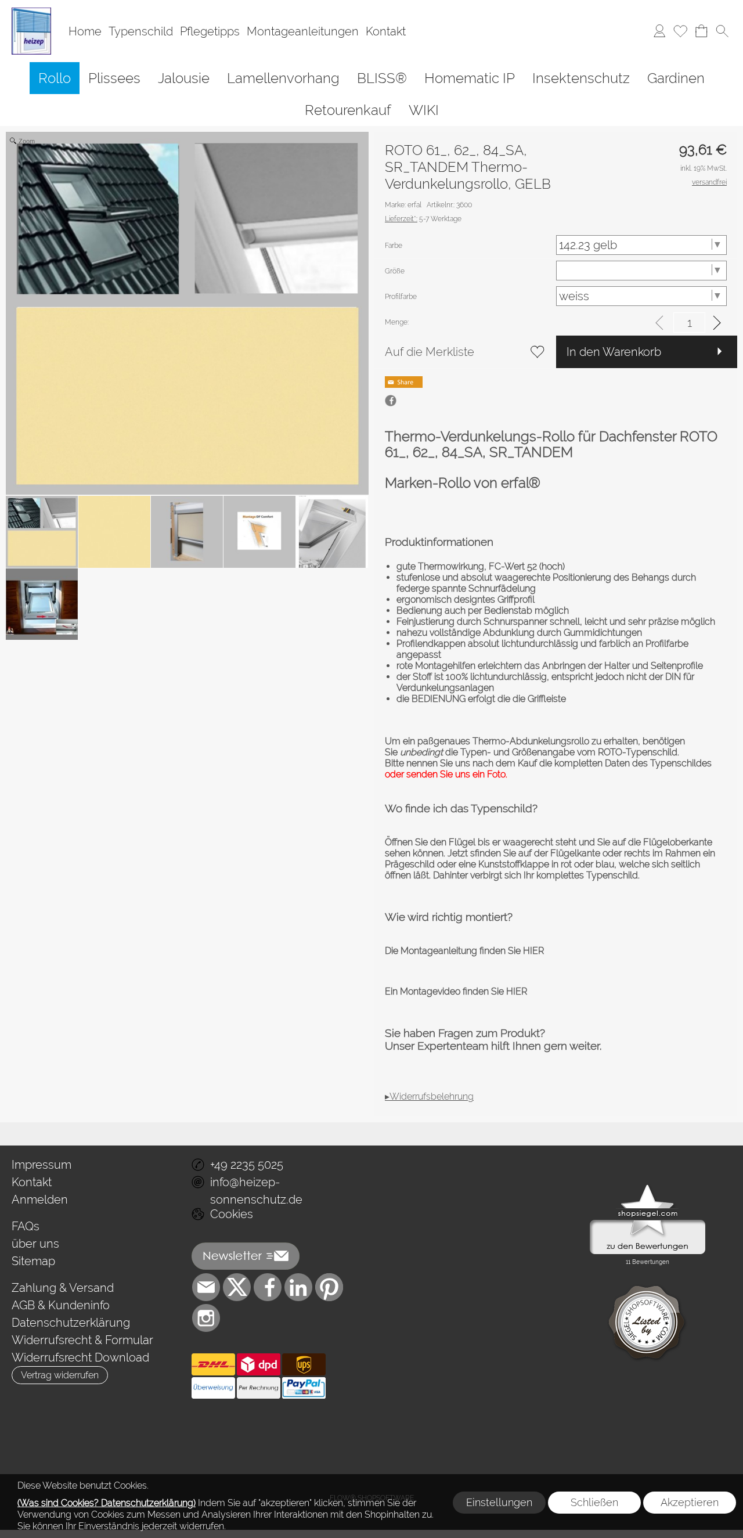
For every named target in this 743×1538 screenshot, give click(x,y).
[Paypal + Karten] (304, 1388)
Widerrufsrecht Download (80, 1357)
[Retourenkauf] (348, 110)
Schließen (594, 1502)
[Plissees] (114, 78)
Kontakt (386, 31)
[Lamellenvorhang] (283, 78)
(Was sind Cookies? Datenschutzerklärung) (106, 1502)
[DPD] (258, 1364)
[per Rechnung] (258, 1388)
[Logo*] (31, 12)
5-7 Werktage (423, 219)
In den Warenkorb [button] (614, 352)
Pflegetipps (210, 31)
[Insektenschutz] (581, 78)
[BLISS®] (382, 78)
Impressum (41, 1165)
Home (85, 31)
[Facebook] (267, 1287)
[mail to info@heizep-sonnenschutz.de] (206, 1287)
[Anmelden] (659, 31)
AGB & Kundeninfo (61, 1305)
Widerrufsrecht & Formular (82, 1340)
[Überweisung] (213, 1388)
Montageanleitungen (303, 31)
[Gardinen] (676, 78)
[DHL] (213, 1364)
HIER (532, 950)
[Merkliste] (680, 31)
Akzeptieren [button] (690, 1502)
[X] (236, 1287)
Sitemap (33, 1261)
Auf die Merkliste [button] (429, 352)
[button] (722, 31)
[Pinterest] (329, 1287)
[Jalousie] (183, 78)
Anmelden (40, 1199)
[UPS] (304, 1364)
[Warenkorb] (701, 31)
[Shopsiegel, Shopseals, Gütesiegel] (647, 1187)
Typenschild (141, 31)
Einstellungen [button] (499, 1502)
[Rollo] (55, 78)
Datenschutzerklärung (71, 1323)
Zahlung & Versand (63, 1288)
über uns (35, 1244)
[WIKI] (424, 110)
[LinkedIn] (298, 1287)
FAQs (25, 1226)
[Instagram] (206, 1317)
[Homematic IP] (470, 78)
